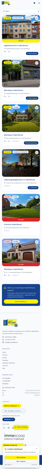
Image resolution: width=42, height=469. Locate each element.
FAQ (3, 368)
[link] (21, 36)
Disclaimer (5, 383)
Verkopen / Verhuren (8, 363)
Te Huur (4, 357)
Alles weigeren (21, 461)
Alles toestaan (21, 457)
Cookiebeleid (34, 464)
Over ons (5, 365)
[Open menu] (39, 3)
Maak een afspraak (10, 406)
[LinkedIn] (13, 428)
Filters (7, 11)
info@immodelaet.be (11, 342)
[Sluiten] (36, 448)
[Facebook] (4, 428)
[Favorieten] (34, 3)
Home (4, 352)
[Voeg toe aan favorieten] (37, 18)
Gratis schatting (20, 301)
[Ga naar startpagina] (10, 323)
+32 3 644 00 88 (10, 339)
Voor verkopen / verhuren (12, 411)
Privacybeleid (6, 378)
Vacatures (7, 419)
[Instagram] (8, 428)
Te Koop (4, 355)
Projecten (5, 360)
